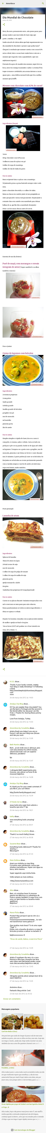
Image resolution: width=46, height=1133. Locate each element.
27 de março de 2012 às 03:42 (21, 884)
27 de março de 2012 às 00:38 (21, 837)
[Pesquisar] (43, 3)
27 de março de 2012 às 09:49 (21, 906)
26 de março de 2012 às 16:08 (21, 777)
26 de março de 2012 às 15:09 (21, 738)
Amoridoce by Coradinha (20, 728)
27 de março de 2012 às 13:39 (21, 948)
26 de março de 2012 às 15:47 (21, 761)
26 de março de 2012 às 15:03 (21, 722)
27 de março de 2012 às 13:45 (21, 981)
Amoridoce (10, 3)
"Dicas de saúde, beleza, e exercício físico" (26, 939)
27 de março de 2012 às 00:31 (21, 825)
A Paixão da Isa (16, 802)
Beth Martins (15, 745)
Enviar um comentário (12, 999)
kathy (12, 816)
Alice (12, 890)
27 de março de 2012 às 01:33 (21, 854)
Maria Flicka (14, 912)
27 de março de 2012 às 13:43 (21, 966)
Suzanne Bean (15, 844)
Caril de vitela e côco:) (9, 1031)
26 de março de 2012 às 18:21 (21, 810)
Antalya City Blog (16, 704)
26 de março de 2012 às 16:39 (21, 796)
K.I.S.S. (12, 681)
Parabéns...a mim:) (8, 1068)
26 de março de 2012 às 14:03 (21, 698)
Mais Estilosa (15, 860)
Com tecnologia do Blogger (24, 1130)
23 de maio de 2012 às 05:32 (21, 994)
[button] (4, 24)
